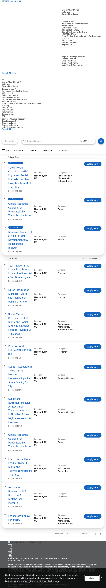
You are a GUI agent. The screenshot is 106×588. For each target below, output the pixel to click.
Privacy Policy (47, 581)
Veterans (66, 12)
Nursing (65, 38)
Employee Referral (70, 63)
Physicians (67, 40)
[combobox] (10, 141)
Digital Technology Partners (74, 32)
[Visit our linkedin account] (10, 549)
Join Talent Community (72, 65)
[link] (53, 177)
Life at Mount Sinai (70, 10)
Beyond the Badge (70, 14)
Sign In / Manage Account (73, 56)
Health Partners (9, 101)
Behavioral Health (70, 28)
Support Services (69, 42)
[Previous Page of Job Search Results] (95, 533)
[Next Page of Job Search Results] (100, 533)
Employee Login (69, 61)
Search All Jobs (9, 73)
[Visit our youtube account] (10, 556)
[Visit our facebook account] (10, 545)
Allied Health (67, 26)
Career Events (68, 33)
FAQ (64, 45)
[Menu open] (3, 79)
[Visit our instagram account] (10, 552)
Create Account (69, 59)
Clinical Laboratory (70, 30)
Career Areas (68, 21)
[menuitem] (53, 83)
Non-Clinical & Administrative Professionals (81, 36)
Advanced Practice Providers (75, 23)
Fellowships (67, 44)
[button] (53, 81)
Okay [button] (91, 578)
